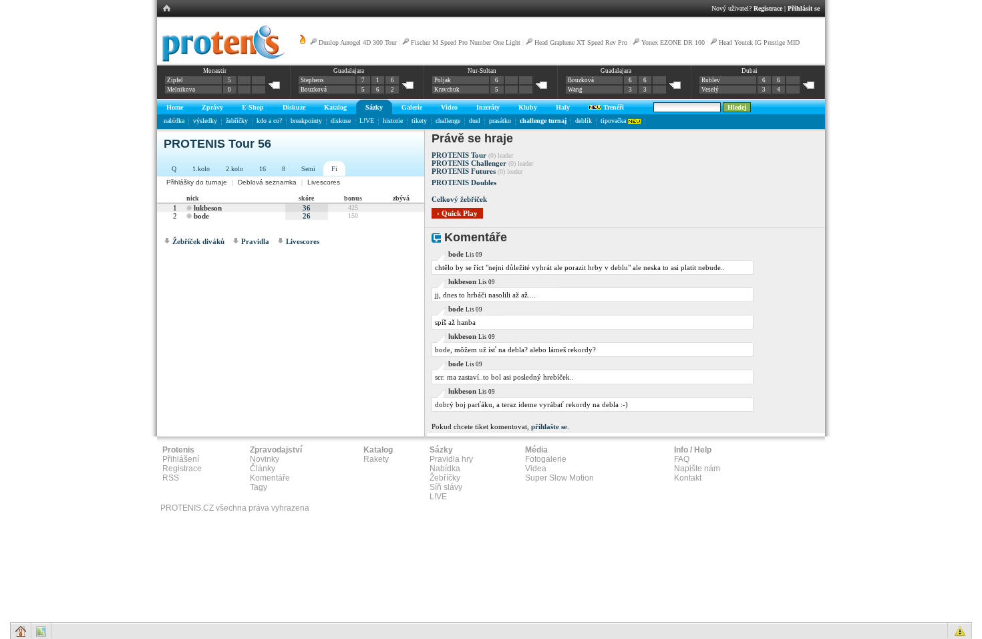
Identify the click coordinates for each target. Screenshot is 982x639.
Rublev (710, 80)
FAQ (681, 459)
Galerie (411, 107)
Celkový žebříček (459, 199)
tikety (419, 120)
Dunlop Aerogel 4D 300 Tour (358, 42)
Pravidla (255, 241)
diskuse (341, 120)
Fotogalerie (545, 459)
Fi (334, 168)
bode (201, 216)
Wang (575, 89)
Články (262, 468)
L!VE (366, 120)
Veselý (710, 89)
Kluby (527, 107)
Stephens (312, 80)
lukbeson (208, 208)
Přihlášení (180, 459)
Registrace (768, 8)
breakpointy (306, 120)
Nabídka (445, 468)
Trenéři (612, 107)
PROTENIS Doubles (464, 182)
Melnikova (181, 89)
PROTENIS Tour (459, 155)
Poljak (442, 80)
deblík (583, 120)
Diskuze (294, 107)
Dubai (750, 71)
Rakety (376, 459)
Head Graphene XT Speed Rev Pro (580, 42)
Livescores (323, 182)
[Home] (221, 59)
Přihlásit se (804, 8)
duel (474, 120)
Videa (535, 468)
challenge (448, 120)
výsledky (205, 120)
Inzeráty (488, 107)
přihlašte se (549, 426)
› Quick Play (457, 213)
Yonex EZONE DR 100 (673, 42)
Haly (563, 107)
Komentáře (270, 478)
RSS (170, 478)
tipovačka (614, 120)
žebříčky (237, 120)
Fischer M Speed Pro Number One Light (465, 42)
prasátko (500, 120)
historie (393, 120)
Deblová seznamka (267, 182)
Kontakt (687, 478)
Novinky (264, 459)
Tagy (258, 487)
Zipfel (175, 80)
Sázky (374, 107)
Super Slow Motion (559, 478)
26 (307, 216)
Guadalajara (348, 71)
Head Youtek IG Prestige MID (759, 42)
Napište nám (697, 468)
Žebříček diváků (198, 241)
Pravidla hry (451, 459)
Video (449, 107)
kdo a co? (269, 120)
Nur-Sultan (482, 71)
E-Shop (253, 107)
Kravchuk (447, 89)
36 (307, 208)
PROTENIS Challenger (469, 163)
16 (262, 168)
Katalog (335, 107)
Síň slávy (446, 487)
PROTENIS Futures (464, 171)
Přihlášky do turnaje (196, 182)
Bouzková (314, 89)
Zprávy (212, 107)
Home (174, 107)
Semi (308, 168)
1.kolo (201, 168)
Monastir (214, 71)
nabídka (174, 120)
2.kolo (234, 168)
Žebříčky (445, 478)
